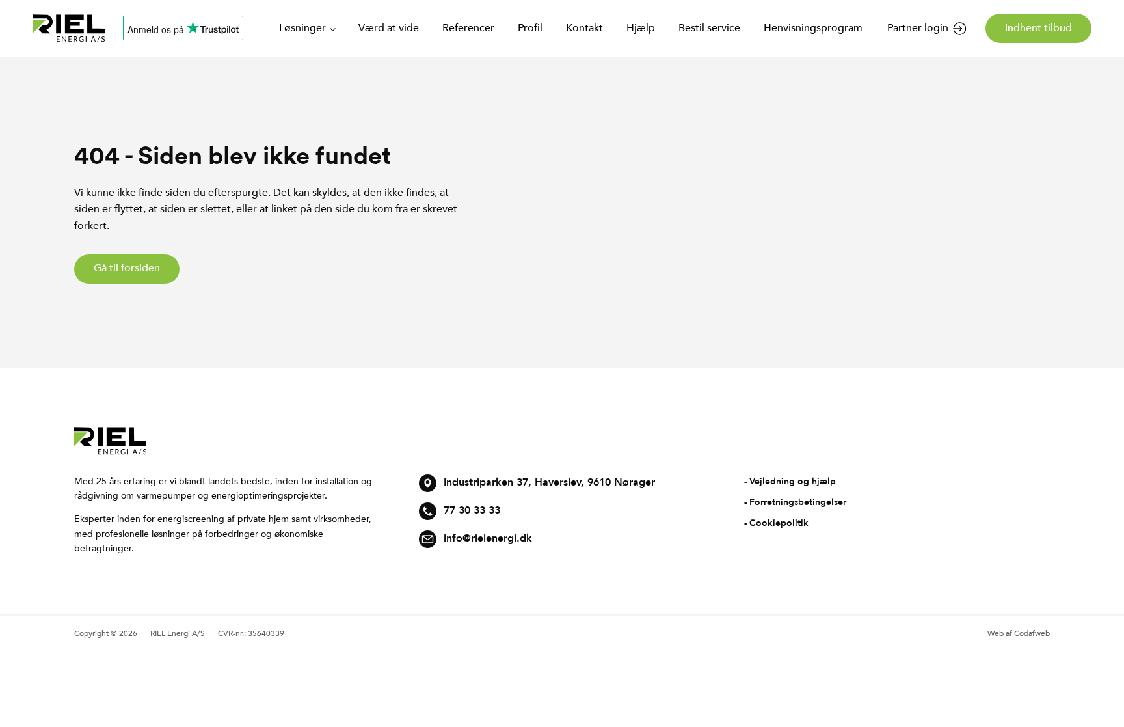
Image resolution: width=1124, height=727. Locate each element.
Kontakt (584, 28)
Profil (530, 28)
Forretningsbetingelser (797, 502)
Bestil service (709, 28)
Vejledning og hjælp (792, 481)
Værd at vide (388, 28)
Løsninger (302, 28)
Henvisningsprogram (813, 28)
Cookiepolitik (779, 523)
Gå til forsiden (127, 268)
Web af (1018, 633)
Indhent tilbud (1038, 28)
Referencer (468, 28)
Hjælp (640, 28)
